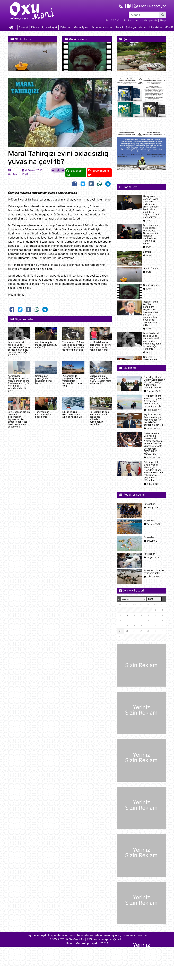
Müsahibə (155, 27)
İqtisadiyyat (49, 27)
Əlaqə (163, 20)
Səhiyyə (131, 27)
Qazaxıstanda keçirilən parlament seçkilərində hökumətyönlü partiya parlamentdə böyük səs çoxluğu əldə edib (151, 313)
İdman (142, 27)
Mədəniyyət (81, 27)
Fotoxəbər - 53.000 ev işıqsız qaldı (154, 571)
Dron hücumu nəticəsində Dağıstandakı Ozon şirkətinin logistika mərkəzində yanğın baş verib (151, 234)
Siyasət (23, 27)
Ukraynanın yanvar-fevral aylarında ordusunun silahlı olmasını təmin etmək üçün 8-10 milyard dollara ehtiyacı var (151, 206)
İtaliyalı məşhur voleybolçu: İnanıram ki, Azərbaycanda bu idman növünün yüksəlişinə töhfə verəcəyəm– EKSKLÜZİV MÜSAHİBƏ (153, 443)
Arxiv (139, 20)
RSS (89, 939)
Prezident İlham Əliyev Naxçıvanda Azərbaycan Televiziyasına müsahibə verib (154, 401)
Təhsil (119, 27)
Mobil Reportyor (152, 6)
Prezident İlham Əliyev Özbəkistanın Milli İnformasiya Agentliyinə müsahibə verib (154, 382)
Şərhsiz (147, 252)
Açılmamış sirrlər (102, 27)
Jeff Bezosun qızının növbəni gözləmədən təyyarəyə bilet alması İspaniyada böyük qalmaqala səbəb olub (19, 419)
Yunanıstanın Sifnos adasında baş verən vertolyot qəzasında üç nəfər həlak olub (73, 346)
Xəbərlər (65, 27)
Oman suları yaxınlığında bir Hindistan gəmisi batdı (44, 380)
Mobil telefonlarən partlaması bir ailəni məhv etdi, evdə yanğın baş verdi (100, 346)
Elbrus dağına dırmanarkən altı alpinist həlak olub (72, 414)
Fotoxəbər (149, 504)
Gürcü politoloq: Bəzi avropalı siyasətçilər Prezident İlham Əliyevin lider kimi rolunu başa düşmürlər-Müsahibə (153, 471)
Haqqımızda (150, 20)
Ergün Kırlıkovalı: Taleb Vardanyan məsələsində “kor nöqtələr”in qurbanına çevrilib (153, 419)
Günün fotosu (150, 268)
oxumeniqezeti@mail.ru (109, 939)
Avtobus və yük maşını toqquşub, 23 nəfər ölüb (46, 345)
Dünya (35, 27)
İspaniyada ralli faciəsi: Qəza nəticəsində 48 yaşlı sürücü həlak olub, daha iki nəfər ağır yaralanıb (19, 348)
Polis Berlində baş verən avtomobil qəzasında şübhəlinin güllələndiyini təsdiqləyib (99, 418)
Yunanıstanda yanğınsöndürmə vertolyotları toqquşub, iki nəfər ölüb (72, 381)
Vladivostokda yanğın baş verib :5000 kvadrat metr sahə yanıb (100, 380)
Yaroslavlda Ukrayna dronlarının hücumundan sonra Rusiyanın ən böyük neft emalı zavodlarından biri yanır (18, 383)
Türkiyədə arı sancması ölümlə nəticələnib (44, 414)
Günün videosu (151, 285)
